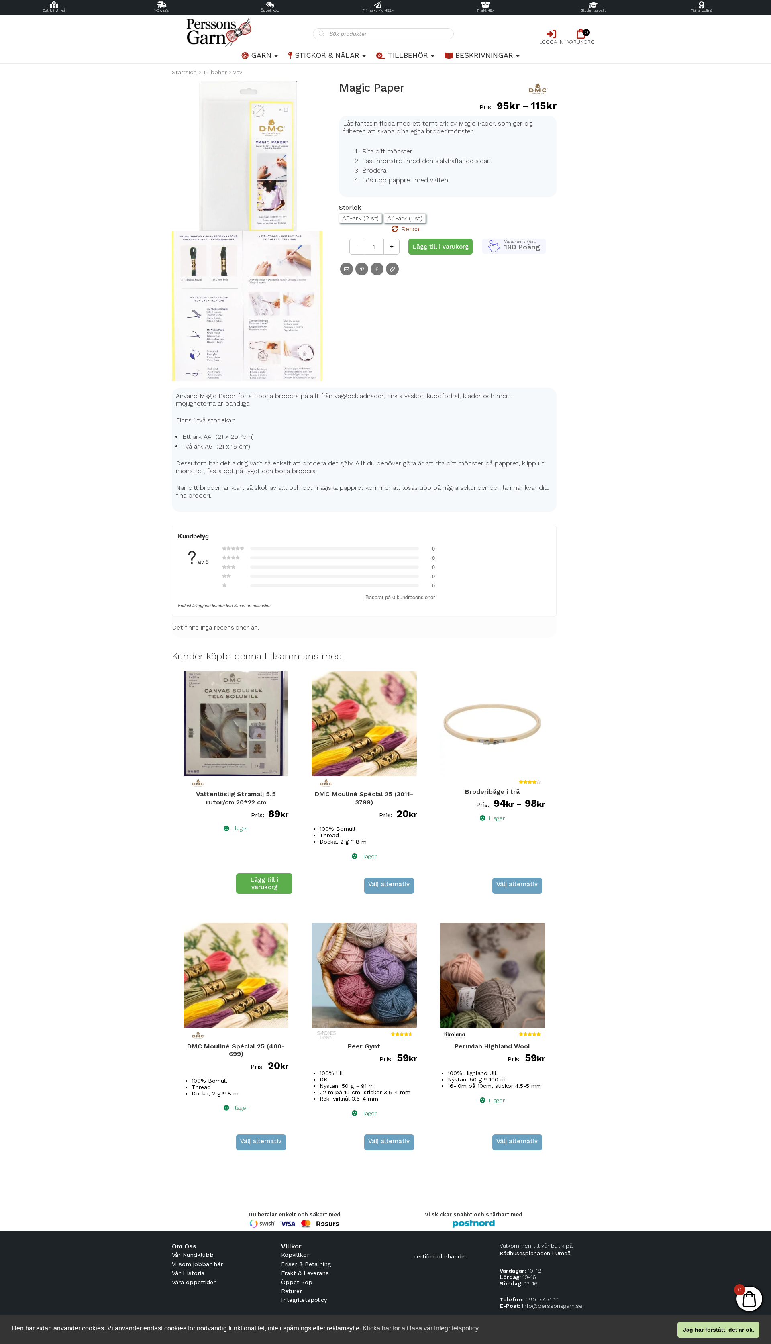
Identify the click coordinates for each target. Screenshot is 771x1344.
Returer (291, 1291)
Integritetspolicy (304, 1300)
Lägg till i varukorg (441, 246)
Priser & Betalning (306, 1264)
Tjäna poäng (701, 10)
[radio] (360, 218)
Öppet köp (270, 10)
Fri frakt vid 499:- (378, 10)
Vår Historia (188, 1273)
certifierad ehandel (440, 1256)
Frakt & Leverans (305, 1273)
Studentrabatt (593, 10)
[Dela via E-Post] (346, 269)
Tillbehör (408, 55)
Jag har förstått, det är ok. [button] (718, 1329)
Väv (237, 72)
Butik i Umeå (54, 10)
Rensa (410, 229)
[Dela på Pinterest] (361, 269)
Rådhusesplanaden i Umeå (535, 1253)
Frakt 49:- (485, 10)
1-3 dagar (162, 10)
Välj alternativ (389, 884)
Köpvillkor (295, 1255)
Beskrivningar (484, 55)
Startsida (184, 72)
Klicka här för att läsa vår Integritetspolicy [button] (421, 1328)
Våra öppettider (194, 1282)
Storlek (350, 207)
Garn (261, 55)
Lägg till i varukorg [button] (264, 883)
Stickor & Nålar (327, 55)
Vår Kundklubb (193, 1255)
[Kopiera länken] (392, 269)
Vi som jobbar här (197, 1264)
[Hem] (242, 32)
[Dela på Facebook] (377, 269)
